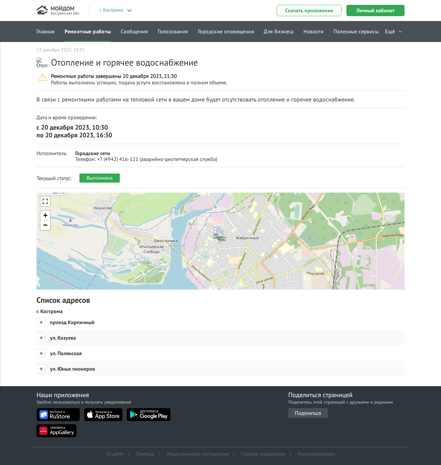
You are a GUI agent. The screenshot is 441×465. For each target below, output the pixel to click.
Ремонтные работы (88, 31)
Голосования (173, 31)
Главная (45, 31)
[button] (224, 240)
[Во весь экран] (45, 201)
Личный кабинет (375, 10)
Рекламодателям (316, 453)
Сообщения (134, 31)
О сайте (114, 453)
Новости (313, 31)
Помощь (145, 453)
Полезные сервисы (356, 31)
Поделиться (308, 413)
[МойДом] (58, 10)
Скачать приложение (309, 10)
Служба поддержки (263, 453)
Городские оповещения (226, 31)
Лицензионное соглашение (198, 453)
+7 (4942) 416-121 (117, 159)
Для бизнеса (278, 31)
